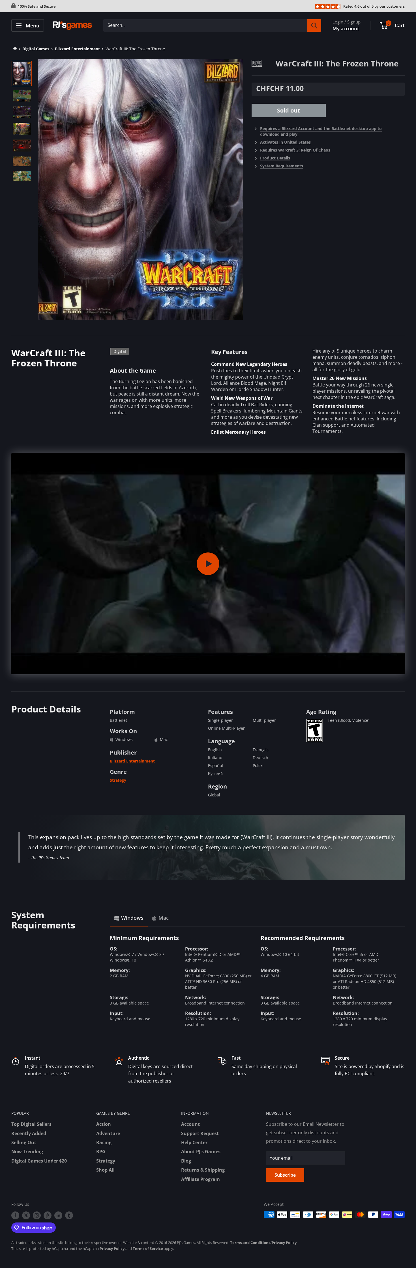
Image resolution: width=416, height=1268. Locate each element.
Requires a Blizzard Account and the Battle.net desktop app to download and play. (321, 131)
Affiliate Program (200, 1179)
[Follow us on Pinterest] (48, 1215)
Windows (132, 917)
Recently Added (28, 1133)
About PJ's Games (200, 1151)
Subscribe (285, 1175)
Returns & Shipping (203, 1170)
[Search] (314, 25)
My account (346, 28)
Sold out (288, 111)
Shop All (105, 1170)
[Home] (14, 48)
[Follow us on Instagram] (37, 1215)
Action (103, 1124)
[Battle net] (264, 63)
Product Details (275, 158)
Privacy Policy (284, 1242)
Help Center (194, 1142)
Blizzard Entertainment (77, 48)
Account (190, 1124)
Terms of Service (148, 1248)
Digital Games (35, 48)
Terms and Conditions (250, 1242)
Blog (186, 1161)
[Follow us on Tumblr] (69, 1215)
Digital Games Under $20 (39, 1161)
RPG (101, 1151)
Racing (103, 1142)
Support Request (200, 1133)
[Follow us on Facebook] (15, 1215)
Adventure (108, 1133)
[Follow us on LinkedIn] (58, 1215)
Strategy (118, 780)
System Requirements (281, 166)
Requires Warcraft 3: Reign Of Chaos (295, 150)
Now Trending (27, 1151)
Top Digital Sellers (31, 1124)
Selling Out (23, 1142)
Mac (163, 917)
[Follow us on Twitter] (26, 1215)
